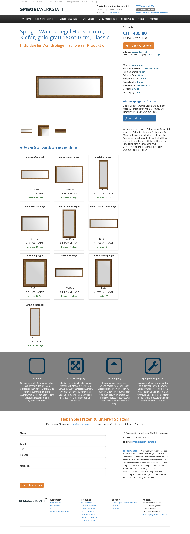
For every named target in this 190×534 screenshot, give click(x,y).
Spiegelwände (127, 18)
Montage (154, 18)
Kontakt (85, 2)
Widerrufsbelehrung (55, 2)
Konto (115, 505)
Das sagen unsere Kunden (124, 502)
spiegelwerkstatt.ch (131, 451)
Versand (141, 18)
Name (23, 433)
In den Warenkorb (140, 45)
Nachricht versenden (32, 485)
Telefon (24, 454)
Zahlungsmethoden (72, 2)
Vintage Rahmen (89, 517)
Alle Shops (94, 2)
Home (27, 18)
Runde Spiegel (88, 18)
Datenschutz (41, 2)
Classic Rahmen (88, 511)
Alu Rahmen (87, 502)
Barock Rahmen (88, 505)
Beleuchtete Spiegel (108, 18)
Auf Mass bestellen (141, 118)
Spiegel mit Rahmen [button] (44, 18)
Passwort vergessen (159, 13)
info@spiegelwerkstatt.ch (116, 13)
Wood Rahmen (88, 520)
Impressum (24, 2)
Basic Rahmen (88, 508)
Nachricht (25, 465)
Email (23, 443)
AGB (32, 2)
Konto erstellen (142, 13)
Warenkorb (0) (146, 6)
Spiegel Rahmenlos (68, 18)
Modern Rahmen (89, 514)
